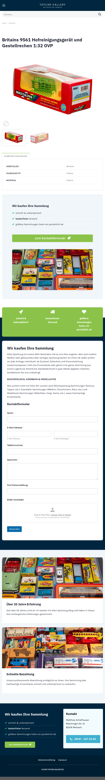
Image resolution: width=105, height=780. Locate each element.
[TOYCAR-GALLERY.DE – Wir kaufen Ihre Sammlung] (52, 5)
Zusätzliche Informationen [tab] (15, 156)
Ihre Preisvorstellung (17, 485)
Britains (12, 23)
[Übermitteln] (99, 14)
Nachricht (13, 459)
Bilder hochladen (15, 499)
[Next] (97, 89)
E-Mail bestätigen (61, 438)
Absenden (14, 529)
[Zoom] (6, 123)
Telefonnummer (15, 445)
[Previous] (7, 89)
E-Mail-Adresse (13, 438)
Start (4, 23)
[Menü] (4, 5)
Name (10, 413)
